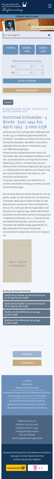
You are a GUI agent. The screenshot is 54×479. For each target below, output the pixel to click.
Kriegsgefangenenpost (27, 431)
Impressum (27, 384)
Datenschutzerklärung (27, 388)
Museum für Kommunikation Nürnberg (27, 408)
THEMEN (10, 48)
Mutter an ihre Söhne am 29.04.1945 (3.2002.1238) (22, 321)
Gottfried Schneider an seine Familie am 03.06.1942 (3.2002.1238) (25, 296)
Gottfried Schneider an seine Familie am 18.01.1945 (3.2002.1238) (25, 305)
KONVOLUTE (43, 50)
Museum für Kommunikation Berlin (27, 401)
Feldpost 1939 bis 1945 (27, 16)
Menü (50, 6)
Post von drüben (27, 435)
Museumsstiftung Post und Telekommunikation (27, 392)
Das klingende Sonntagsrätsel (27, 438)
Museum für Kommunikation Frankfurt (27, 404)
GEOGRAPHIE (27, 50)
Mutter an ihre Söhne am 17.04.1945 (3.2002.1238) (22, 313)
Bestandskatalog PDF (27, 90)
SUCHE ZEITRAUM (27, 81)
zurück (8, 102)
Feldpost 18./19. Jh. (27, 421)
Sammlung (27, 363)
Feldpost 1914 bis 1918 (27, 424)
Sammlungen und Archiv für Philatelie (27, 396)
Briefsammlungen (14, 8)
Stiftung (27, 354)
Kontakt (27, 381)
